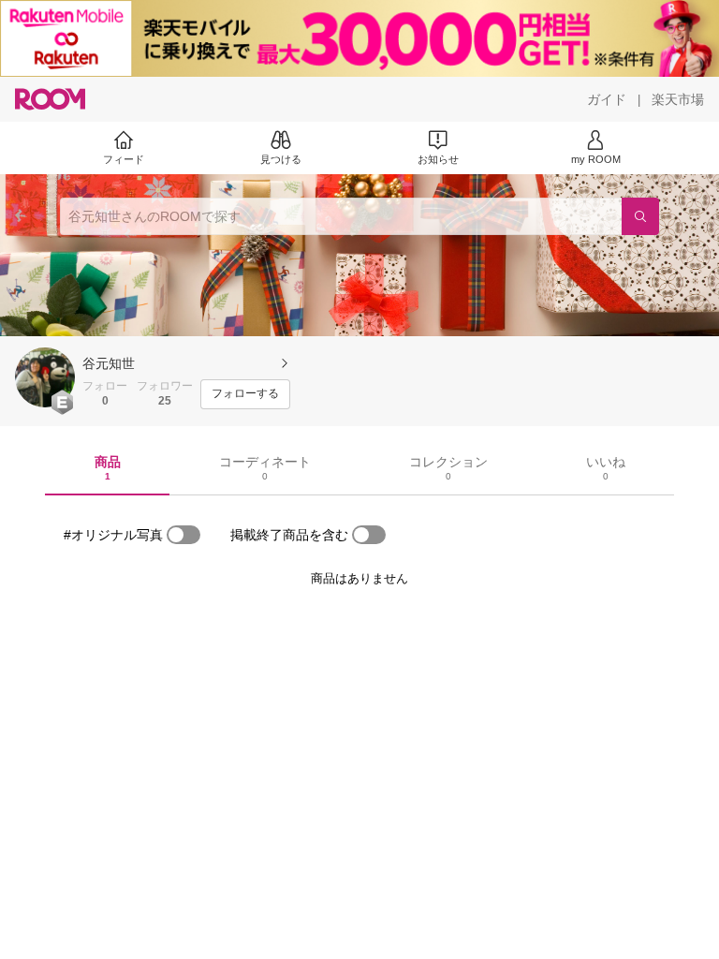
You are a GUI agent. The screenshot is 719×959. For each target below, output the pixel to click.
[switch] (183, 534)
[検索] (640, 216)
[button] (45, 377)
